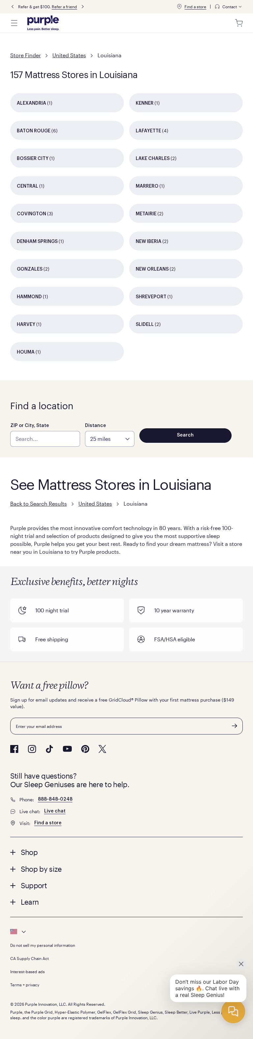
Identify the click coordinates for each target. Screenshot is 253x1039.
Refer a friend (64, 6)
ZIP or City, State (29, 425)
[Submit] (234, 726)
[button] (126, 852)
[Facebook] (14, 749)
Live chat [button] (55, 811)
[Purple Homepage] (43, 23)
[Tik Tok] (49, 749)
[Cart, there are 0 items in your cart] (239, 23)
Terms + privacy (24, 984)
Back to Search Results (38, 503)
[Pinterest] (85, 749)
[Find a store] (179, 6)
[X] (102, 749)
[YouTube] (67, 749)
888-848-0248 (55, 799)
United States (69, 55)
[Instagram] (32, 749)
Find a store (195, 6)
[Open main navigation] (14, 23)
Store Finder (25, 55)
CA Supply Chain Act (29, 958)
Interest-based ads (27, 971)
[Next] (82, 7)
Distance (95, 425)
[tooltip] (228, 7)
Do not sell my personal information (42, 945)
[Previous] (12, 7)
